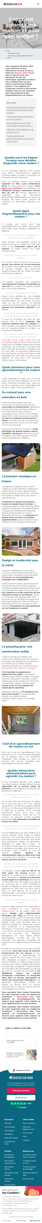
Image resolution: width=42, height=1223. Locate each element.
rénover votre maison (24, 73)
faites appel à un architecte (21, 187)
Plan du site (27, 1133)
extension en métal (12, 577)
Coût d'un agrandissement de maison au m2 (19, 130)
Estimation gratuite (21, 1091)
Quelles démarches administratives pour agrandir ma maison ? (20, 138)
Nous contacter (29, 1123)
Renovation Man (25, 997)
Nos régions (9, 1131)
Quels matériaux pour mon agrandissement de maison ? (19, 124)
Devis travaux (9, 1185)
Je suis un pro (21, 1098)
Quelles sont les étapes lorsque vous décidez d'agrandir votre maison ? (20, 110)
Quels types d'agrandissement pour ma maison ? (20, 117)
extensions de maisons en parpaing (20, 668)
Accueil (7, 51)
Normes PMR (28, 1179)
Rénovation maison (14, 53)
